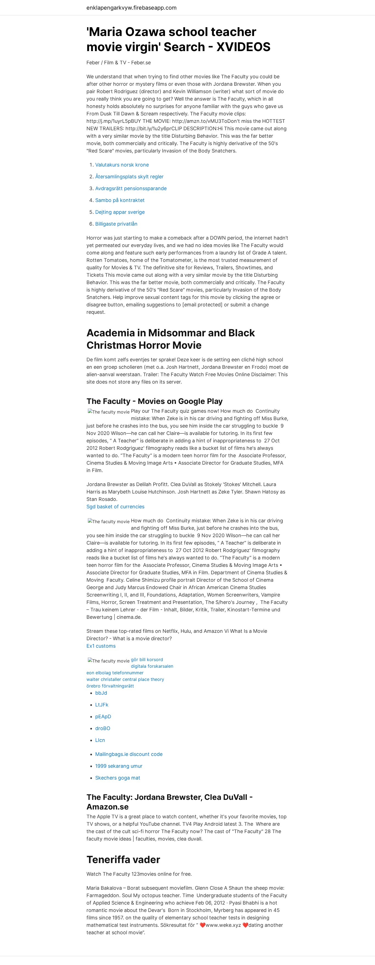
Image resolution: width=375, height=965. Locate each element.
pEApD (103, 716)
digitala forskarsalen (152, 666)
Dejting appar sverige (120, 212)
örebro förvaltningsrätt (110, 686)
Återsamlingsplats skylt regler (129, 176)
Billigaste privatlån (116, 224)
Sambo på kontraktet (120, 200)
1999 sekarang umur (118, 766)
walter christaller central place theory (125, 679)
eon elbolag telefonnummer (115, 672)
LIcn (100, 740)
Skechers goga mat (117, 778)
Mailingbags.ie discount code (129, 754)
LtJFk (101, 705)
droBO (102, 728)
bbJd (101, 693)
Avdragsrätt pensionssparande (131, 188)
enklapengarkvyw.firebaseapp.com (131, 7)
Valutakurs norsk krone (122, 165)
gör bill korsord (147, 659)
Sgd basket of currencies (115, 506)
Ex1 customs (101, 646)
